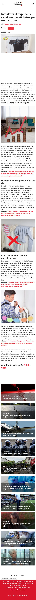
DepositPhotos (23, 595)
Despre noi (14, 575)
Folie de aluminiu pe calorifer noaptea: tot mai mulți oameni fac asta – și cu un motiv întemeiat (17, 343)
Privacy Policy (5, 578)
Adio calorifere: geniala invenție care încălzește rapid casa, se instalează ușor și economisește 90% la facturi (17, 213)
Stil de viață (17, 24)
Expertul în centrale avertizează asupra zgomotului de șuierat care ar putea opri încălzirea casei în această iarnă (17, 284)
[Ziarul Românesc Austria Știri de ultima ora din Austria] (18, 3)
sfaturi (10, 28)
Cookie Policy (13, 578)
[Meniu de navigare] (3, 3)
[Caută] (33, 3)
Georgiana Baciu (8, 24)
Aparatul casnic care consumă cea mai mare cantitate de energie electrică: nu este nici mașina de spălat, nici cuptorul (17, 174)
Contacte (22, 575)
